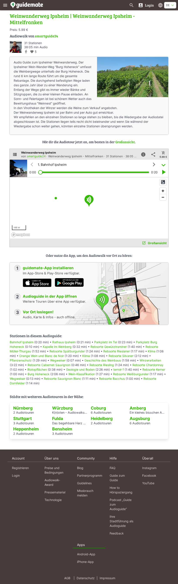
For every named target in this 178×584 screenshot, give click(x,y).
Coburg (98, 408)
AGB (67, 578)
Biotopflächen (37, 369)
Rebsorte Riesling (101, 365)
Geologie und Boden (80, 369)
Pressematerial (54, 492)
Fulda (57, 418)
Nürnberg (23, 408)
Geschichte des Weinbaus (102, 360)
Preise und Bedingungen (53, 470)
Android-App (86, 554)
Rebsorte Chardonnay (147, 365)
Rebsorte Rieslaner (116, 351)
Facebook (149, 475)
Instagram (149, 468)
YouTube (148, 483)
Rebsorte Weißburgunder (131, 374)
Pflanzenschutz (21, 360)
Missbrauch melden (85, 493)
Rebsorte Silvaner (121, 356)
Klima (151, 351)
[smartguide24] (16, 47)
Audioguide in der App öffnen (50, 296)
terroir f (118, 369)
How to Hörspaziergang (121, 490)
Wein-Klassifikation (81, 374)
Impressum (107, 578)
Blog (80, 468)
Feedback (117, 533)
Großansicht (125, 141)
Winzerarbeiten (150, 360)
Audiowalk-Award (52, 482)
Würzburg (62, 408)
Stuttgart (22, 418)
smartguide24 (46, 35)
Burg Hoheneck (38, 374)
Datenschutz (86, 578)
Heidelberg (102, 418)
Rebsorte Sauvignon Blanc (62, 378)
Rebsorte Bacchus (112, 378)
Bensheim (62, 428)
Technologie (53, 500)
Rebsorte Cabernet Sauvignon (49, 365)
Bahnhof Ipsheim (21, 342)
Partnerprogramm (89, 475)
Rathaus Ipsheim (64, 342)
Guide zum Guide (117, 478)
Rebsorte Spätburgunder (67, 351)
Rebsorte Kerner (153, 369)
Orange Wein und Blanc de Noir (41, 356)
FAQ (112, 468)
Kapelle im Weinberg (57, 346)
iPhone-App (85, 562)
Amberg (138, 408)
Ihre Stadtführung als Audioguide (121, 521)
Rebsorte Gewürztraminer (109, 346)
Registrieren (20, 468)
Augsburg (140, 418)
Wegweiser (58, 360)
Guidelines (84, 483)
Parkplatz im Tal (105, 342)
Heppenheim (26, 428)
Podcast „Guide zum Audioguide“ (121, 504)
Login (16, 475)
